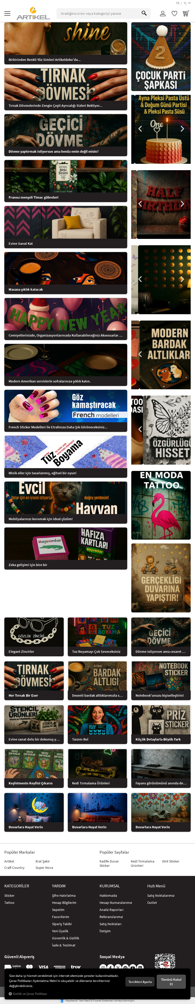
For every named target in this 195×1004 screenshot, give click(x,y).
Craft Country (14, 867)
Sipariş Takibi (62, 924)
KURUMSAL (110, 886)
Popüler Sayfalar (114, 852)
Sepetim (58, 909)
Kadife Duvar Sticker (109, 863)
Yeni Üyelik (60, 931)
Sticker (9, 895)
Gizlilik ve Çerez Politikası (30, 994)
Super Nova (44, 867)
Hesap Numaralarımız (116, 902)
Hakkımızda (108, 895)
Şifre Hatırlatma (64, 895)
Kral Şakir (43, 861)
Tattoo (9, 902)
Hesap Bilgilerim (64, 902)
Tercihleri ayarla (140, 982)
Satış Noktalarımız (160, 895)
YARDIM (59, 886)
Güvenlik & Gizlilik (65, 938)
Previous (140, 129)
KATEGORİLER (16, 886)
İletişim (105, 931)
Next (182, 129)
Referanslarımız (111, 916)
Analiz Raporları (111, 909)
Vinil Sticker (170, 861)
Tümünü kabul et (171, 981)
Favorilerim (60, 916)
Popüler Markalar (19, 852)
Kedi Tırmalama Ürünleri (142, 863)
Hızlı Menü (156, 886)
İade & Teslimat (63, 945)
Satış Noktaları (110, 924)
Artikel (9, 861)
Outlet (152, 902)
